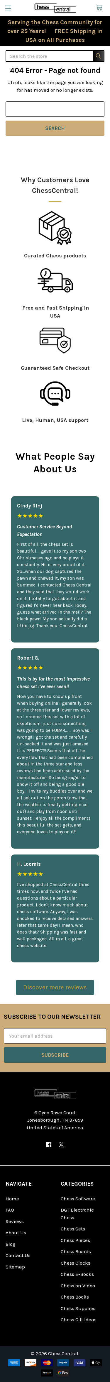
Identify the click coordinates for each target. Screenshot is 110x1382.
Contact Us (18, 1255)
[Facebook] (48, 1144)
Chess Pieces (75, 1240)
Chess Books (75, 1297)
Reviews (15, 1221)
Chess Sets (73, 1229)
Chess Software (78, 1199)
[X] (61, 1144)
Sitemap (15, 1267)
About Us (16, 1232)
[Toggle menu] (8, 8)
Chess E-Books (77, 1274)
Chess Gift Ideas (79, 1319)
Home (12, 1199)
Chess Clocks (75, 1263)
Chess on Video (78, 1286)
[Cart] (100, 8)
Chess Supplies (78, 1308)
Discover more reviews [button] (55, 987)
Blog (11, 1244)
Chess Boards (76, 1251)
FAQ (10, 1210)
